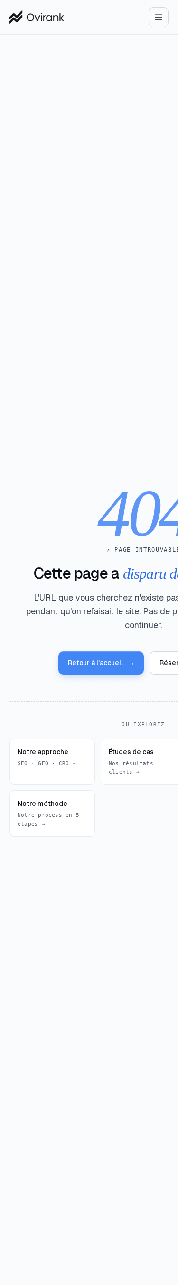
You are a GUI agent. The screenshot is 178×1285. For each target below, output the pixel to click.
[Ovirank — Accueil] (36, 17)
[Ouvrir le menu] (159, 17)
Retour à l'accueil (101, 662)
